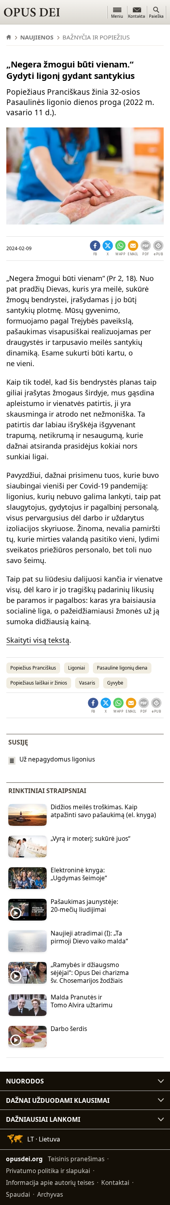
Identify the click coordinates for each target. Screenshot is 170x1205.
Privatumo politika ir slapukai (48, 1170)
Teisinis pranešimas (76, 1158)
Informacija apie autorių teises (50, 1182)
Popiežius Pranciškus (33, 667)
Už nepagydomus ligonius (57, 759)
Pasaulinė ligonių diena (122, 667)
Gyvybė (115, 682)
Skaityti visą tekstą (37, 640)
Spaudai (18, 1194)
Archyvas (50, 1194)
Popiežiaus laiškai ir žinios (38, 682)
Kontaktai (115, 1182)
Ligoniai (76, 667)
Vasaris (87, 682)
